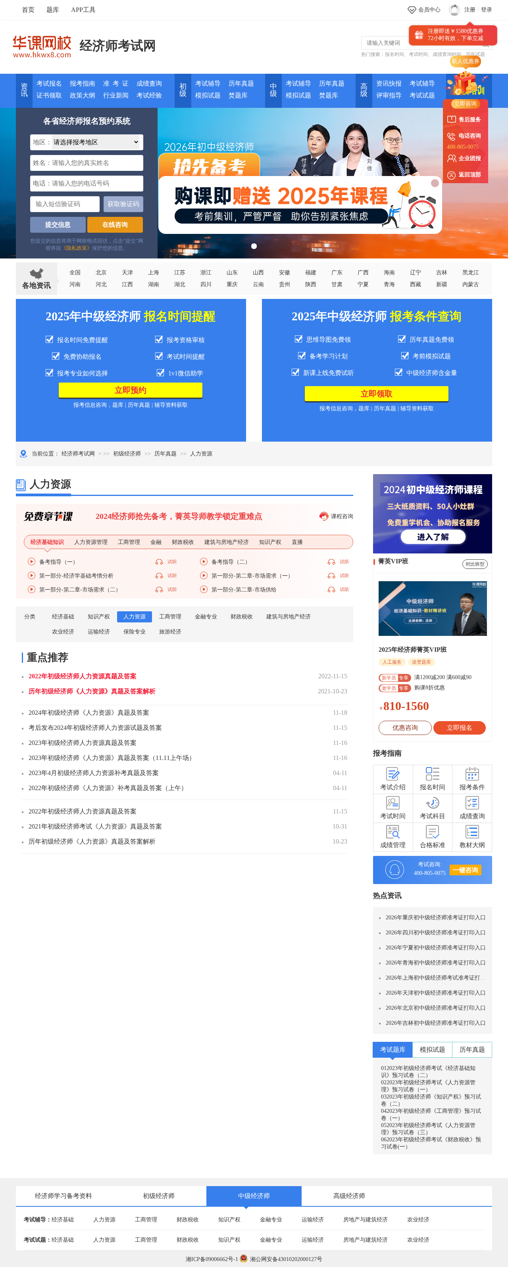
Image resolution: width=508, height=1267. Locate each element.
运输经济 (99, 632)
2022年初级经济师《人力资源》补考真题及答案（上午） (108, 788)
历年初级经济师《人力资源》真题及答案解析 (92, 691)
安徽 (284, 273)
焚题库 (238, 95)
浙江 (206, 273)
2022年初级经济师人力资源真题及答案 (83, 676)
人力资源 (134, 617)
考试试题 (422, 95)
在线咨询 (115, 224)
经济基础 (63, 617)
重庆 (232, 284)
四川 (206, 284)
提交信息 (58, 224)
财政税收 (242, 617)
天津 (127, 273)
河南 (75, 284)
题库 (52, 9)
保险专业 (134, 632)
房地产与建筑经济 (365, 1220)
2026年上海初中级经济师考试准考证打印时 (438, 978)
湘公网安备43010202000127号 (286, 1259)
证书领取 (49, 95)
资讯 (24, 90)
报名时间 (394, 54)
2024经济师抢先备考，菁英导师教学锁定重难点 (179, 516)
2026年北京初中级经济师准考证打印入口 (436, 1008)
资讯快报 (389, 83)
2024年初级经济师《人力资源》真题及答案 (89, 712)
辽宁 (415, 273)
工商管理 (170, 617)
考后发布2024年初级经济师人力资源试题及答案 (95, 727)
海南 (389, 273)
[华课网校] (46, 43)
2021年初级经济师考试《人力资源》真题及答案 (95, 826)
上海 (153, 273)
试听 (172, 562)
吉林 (441, 273)
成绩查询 (149, 83)
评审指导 (389, 95)
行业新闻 (116, 95)
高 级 (364, 90)
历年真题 (241, 83)
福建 (310, 273)
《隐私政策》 (76, 248)
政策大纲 (82, 95)
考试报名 (49, 83)
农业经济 (63, 632)
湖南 (153, 284)
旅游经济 (170, 632)
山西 (258, 273)
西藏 (415, 284)
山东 (232, 273)
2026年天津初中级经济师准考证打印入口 (436, 993)
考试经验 (149, 95)
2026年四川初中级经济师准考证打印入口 (436, 933)
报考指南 (82, 83)
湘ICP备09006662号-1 (212, 1259)
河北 (101, 284)
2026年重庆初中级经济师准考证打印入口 (436, 918)
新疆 (441, 284)
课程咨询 (342, 516)
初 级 (183, 90)
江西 (127, 284)
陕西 (310, 284)
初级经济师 (127, 454)
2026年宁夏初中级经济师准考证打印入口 (436, 948)
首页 (28, 9)
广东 (337, 273)
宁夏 (363, 284)
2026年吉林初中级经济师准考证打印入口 (436, 1023)
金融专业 (206, 617)
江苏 (179, 273)
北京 (101, 273)
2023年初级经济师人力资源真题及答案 (83, 742)
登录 (486, 10)
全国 (75, 273)
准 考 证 (116, 83)
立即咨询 (465, 104)
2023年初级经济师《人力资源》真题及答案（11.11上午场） (112, 757)
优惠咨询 (405, 727)
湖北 (179, 284)
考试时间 (418, 54)
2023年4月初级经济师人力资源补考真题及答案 (94, 772)
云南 (258, 284)
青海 (389, 284)
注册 (469, 10)
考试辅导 (208, 83)
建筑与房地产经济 (288, 617)
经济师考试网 (118, 45)
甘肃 (337, 284)
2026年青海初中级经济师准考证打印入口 (436, 963)
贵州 (284, 284)
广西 (363, 273)
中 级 (273, 90)
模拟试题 (208, 95)
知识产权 (99, 617)
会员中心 (429, 10)
